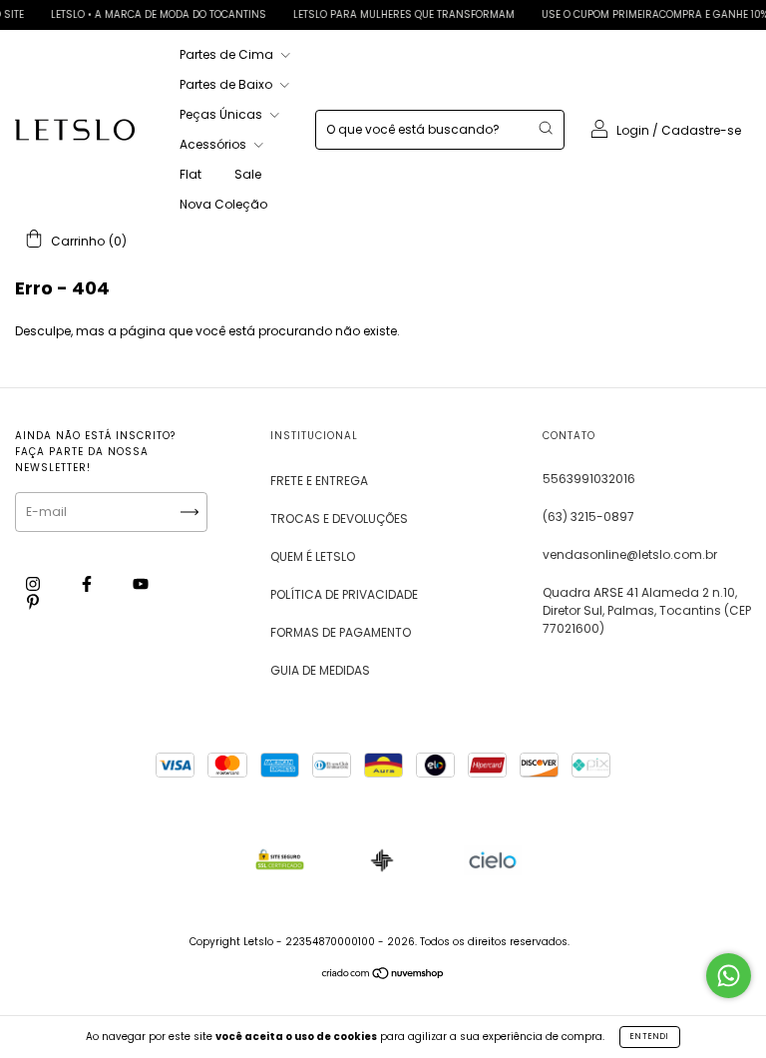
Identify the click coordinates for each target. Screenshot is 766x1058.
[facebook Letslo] (88, 584)
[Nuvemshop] (383, 975)
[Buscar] (546, 128)
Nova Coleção (223, 204)
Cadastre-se (701, 130)
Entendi (649, 1036)
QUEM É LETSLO (312, 556)
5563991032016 (589, 478)
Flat (190, 174)
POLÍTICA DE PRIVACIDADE (344, 594)
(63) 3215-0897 (588, 516)
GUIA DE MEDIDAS (320, 670)
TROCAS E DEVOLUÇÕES (339, 518)
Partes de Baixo (227, 84)
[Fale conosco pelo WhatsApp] (728, 975)
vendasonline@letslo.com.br (630, 554)
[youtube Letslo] (141, 584)
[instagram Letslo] (34, 584)
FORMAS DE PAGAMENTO (340, 632)
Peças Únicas (222, 114)
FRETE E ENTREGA (319, 480)
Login (632, 130)
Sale (247, 174)
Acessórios (214, 144)
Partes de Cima (228, 54)
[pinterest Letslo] (33, 602)
